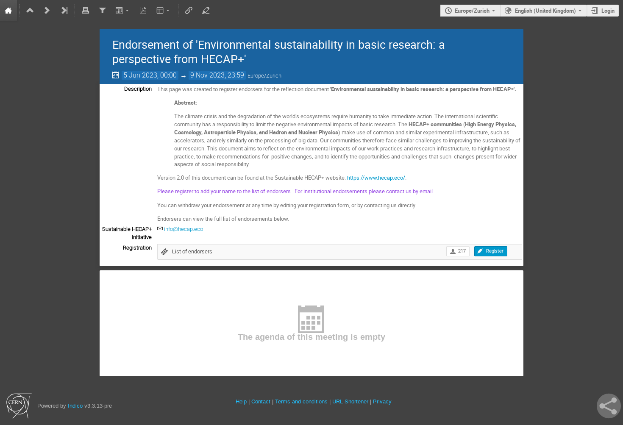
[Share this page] (609, 406)
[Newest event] (64, 10)
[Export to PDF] (143, 10)
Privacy (382, 401)
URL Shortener (350, 401)
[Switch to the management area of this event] (205, 10)
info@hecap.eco (183, 229)
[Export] (123, 10)
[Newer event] (47, 10)
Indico (75, 405)
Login (608, 10)
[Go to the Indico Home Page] (8, 10)
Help (241, 401)
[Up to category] (30, 10)
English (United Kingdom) (545, 10)
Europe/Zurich (472, 10)
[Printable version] (85, 10)
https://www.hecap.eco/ (376, 177)
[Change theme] (164, 10)
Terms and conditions (301, 401)
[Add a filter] (102, 10)
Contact (260, 401)
